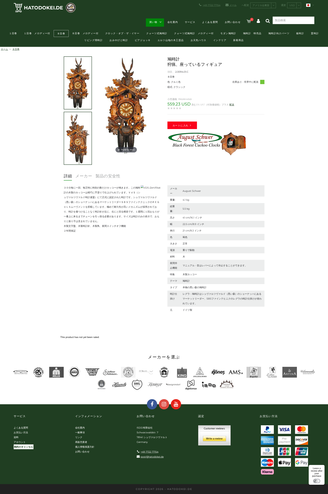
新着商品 (238, 40)
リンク (78, 437)
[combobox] (263, 5)
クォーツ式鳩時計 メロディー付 (194, 33)
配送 (231, 104)
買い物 (153, 22)
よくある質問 (210, 22)
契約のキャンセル (23, 446)
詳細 (68, 175)
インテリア (219, 40)
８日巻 (61, 33)
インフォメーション (88, 416)
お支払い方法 (21, 432)
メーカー (83, 175)
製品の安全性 (107, 175)
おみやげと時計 (119, 40)
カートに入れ (180, 125)
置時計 (315, 33)
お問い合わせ (233, 22)
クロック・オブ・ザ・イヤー (122, 33)
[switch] (316, 481)
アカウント (20, 442)
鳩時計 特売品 (252, 33)
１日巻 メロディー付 (37, 33)
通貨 (283, 5)
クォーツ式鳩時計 (156, 33)
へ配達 (245, 5)
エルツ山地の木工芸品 (171, 40)
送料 (16, 437)
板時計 (300, 33)
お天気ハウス (198, 40)
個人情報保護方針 (84, 446)
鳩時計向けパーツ (278, 33)
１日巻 (13, 33)
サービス (190, 22)
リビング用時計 (93, 40)
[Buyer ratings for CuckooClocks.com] (214, 436)
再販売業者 (81, 442)
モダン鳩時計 (228, 33)
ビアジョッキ (143, 40)
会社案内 (172, 22)
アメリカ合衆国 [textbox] (260, 5)
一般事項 (80, 432)
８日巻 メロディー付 (85, 33)
